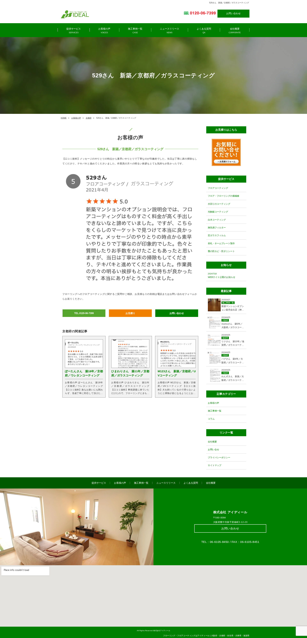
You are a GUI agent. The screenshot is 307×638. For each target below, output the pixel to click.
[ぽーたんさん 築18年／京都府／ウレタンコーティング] (84, 353)
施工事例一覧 (135, 28)
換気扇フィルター (217, 227)
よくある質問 (204, 28)
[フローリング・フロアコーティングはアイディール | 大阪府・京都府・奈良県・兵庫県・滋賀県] (75, 14)
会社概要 (235, 28)
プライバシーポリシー (219, 457)
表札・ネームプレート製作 (221, 243)
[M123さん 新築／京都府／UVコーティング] (177, 353)
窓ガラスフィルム (217, 235)
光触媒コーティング (218, 211)
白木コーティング (217, 219)
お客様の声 (104, 28)
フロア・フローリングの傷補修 (223, 196)
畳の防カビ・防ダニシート (221, 251)
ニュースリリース (169, 28)
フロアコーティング (218, 188)
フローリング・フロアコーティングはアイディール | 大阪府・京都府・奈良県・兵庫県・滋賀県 (206, 635)
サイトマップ (214, 465)
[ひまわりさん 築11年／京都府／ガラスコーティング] (130, 353)
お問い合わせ (233, 13)
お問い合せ (213, 449)
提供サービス (73, 28)
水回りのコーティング (219, 203)
